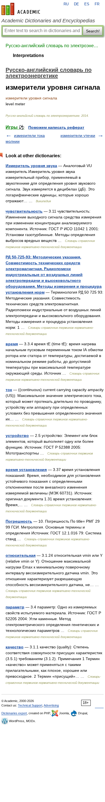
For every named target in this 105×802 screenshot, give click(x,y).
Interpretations (28, 55)
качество (15, 647)
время (12, 344)
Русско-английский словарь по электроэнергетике (52, 45)
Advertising (51, 705)
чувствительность (24, 211)
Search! (93, 31)
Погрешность (19, 521)
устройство (17, 435)
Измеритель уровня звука (31, 165)
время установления (26, 469)
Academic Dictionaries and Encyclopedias (48, 20)
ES (86, 4)
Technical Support (30, 705)
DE (76, 4)
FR (97, 4)
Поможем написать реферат (56, 127)
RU (66, 4)
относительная (21, 555)
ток (9, 389)
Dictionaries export (14, 713)
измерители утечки (77, 135)
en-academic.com (21, 9)
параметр (15, 607)
